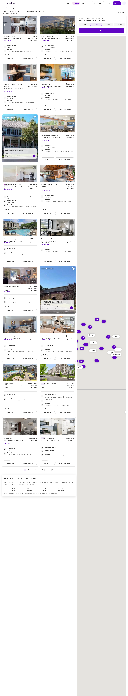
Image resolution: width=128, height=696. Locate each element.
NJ (7, 8)
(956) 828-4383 (45, 87)
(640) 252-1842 (45, 40)
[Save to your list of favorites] (34, 19)
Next (101, 30)
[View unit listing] (34, 156)
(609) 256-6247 (45, 339)
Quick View (10, 58)
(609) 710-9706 (8, 189)
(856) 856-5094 (45, 244)
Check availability (27, 58)
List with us (98, 4)
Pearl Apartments (47, 239)
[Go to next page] (56, 470)
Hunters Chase (50, 438)
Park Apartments (46, 84)
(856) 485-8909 (45, 190)
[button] (91, 335)
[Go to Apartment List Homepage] (8, 3)
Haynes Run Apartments (11, 286)
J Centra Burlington (47, 36)
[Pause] (35, 117)
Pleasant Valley (8, 438)
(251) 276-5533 (7, 443)
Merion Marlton (51, 384)
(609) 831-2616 (8, 291)
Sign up (116, 3)
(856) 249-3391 (45, 140)
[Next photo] (36, 25)
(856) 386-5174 (8, 389)
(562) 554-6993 (8, 91)
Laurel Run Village (9, 36)
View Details (48, 261)
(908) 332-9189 (45, 389)
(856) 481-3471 (8, 339)
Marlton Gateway (9, 336)
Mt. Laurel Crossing (10, 239)
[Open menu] (124, 3)
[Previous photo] (4, 25)
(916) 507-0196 (7, 242)
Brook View (45, 336)
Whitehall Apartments (15, 184)
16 (53, 470)
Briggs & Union (8, 384)
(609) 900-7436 (8, 40)
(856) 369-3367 (45, 441)
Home (4, 8)
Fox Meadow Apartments (49, 135)
